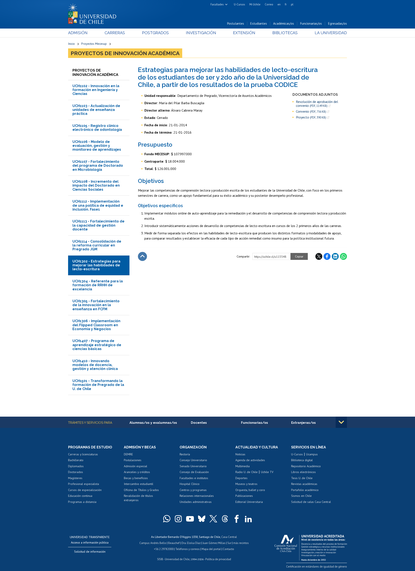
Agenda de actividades (250, 460)
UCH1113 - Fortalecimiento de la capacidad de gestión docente (98, 225)
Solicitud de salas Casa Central (311, 502)
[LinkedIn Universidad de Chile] (248, 518)
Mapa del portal (211, 549)
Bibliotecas (285, 32)
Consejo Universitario (193, 460)
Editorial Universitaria (249, 502)
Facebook (327, 256)
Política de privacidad (218, 559)
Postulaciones (132, 460)
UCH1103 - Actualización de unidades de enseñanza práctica (96, 110)
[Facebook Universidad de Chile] (236, 518)
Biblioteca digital (302, 460)
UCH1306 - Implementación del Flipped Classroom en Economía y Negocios (96, 325)
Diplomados (76, 466)
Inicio (71, 43)
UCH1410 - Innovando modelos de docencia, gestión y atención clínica (95, 365)
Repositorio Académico (306, 466)
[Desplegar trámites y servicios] (341, 422)
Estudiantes (258, 23)
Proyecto (311, 117)
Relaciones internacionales (197, 496)
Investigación (201, 32)
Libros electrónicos (303, 472)
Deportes (241, 478)
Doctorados (75, 472)
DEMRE (128, 454)
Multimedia (242, 466)
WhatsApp (343, 256)
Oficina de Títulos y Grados (141, 490)
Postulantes (235, 23)
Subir (142, 256)
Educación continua (80, 496)
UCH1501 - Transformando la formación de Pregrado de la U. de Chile (98, 385)
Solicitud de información (89, 551)
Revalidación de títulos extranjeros (138, 498)
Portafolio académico (305, 490)
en (279, 4)
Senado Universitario (193, 466)
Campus (144, 543)
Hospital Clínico (190, 484)
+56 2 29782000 (163, 549)
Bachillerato (75, 460)
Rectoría (185, 454)
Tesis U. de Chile (302, 478)
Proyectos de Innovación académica (125, 53)
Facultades (217, 4)
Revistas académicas (304, 484)
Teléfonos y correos (187, 549)
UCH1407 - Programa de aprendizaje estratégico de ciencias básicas (96, 345)
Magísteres (75, 478)
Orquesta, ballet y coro (250, 490)
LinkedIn (335, 256)
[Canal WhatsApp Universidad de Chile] (166, 518)
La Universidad (331, 32)
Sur (229, 543)
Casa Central (229, 537)
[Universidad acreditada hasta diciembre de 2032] (311, 546)
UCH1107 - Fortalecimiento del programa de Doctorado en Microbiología (97, 166)
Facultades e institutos (194, 478)
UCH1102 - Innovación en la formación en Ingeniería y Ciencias (95, 90)
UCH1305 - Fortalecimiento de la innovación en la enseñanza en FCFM (96, 305)
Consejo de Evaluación (194, 472)
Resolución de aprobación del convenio (317, 104)
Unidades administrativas (196, 502)
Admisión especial (135, 466)
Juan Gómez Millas (214, 543)
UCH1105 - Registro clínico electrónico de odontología (97, 128)
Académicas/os (283, 23)
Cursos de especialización (85, 490)
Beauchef (174, 543)
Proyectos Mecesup (94, 43)
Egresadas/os (337, 23)
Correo (269, 4)
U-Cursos (239, 4)
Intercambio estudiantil (138, 484)
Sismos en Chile (301, 496)
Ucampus (312, 454)
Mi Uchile (254, 4)
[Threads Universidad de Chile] (225, 518)
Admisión (78, 32)
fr (286, 4)
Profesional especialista (83, 484)
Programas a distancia (82, 502)
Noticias (240, 454)
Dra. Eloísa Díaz (191, 543)
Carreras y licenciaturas (83, 454)
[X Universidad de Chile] (213, 518)
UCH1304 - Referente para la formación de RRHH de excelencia (97, 285)
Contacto (228, 549)
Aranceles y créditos (137, 472)
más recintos (241, 543)
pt (292, 4)
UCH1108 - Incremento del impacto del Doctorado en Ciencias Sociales (96, 185)
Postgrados (155, 32)
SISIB (160, 559)
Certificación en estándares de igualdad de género (316, 566)
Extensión (244, 32)
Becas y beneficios (136, 478)
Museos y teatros (246, 484)
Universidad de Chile (177, 559)
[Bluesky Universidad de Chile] (201, 518)
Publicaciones (244, 496)
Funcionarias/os (311, 23)
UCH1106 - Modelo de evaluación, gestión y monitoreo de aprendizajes (96, 146)
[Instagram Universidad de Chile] (178, 518)
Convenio (311, 111)
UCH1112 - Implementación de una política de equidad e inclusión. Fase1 (97, 205)
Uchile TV (267, 472)
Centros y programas (193, 490)
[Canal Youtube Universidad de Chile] (190, 518)
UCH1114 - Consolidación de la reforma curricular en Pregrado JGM (96, 245)
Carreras (115, 32)
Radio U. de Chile (246, 472)
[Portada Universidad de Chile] (94, 13)
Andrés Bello (158, 543)
